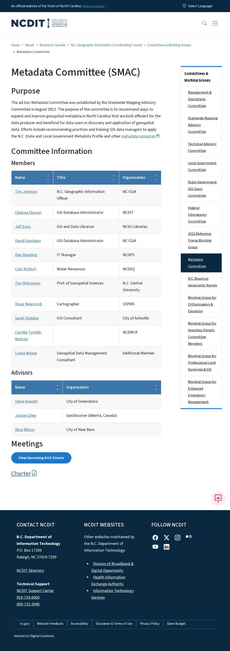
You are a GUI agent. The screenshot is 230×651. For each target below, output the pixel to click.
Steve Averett (26, 401)
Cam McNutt (25, 269)
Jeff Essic (23, 226)
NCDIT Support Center (35, 591)
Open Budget (176, 623)
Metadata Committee (197, 263)
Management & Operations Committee (200, 99)
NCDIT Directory (30, 570)
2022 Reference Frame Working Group (200, 240)
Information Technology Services (112, 594)
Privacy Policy (149, 623)
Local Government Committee (202, 166)
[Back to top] (218, 499)
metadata (138, 136)
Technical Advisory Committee (202, 147)
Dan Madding (26, 255)
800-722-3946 (28, 604)
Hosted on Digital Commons (34, 636)
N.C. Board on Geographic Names (202, 282)
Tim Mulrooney (27, 283)
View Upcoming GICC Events (41, 457)
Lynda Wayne (26, 353)
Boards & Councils (53, 45)
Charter (21, 473)
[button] (201, 23)
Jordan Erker (26, 415)
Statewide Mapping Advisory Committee (203, 125)
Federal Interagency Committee (197, 214)
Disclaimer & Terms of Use (114, 623)
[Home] (39, 18)
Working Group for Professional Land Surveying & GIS (202, 363)
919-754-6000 (28, 597)
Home (15, 45)
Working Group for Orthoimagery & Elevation (202, 304)
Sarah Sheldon (27, 318)
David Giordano (28, 241)
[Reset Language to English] (184, 6)
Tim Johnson (26, 191)
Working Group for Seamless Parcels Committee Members (202, 333)
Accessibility (79, 623)
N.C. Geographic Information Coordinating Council (106, 45)
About (29, 45)
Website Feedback (50, 623)
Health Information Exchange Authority (108, 581)
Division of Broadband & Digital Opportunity (112, 567)
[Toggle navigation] (219, 23)
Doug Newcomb (28, 304)
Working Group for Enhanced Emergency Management (202, 391)
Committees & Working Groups (169, 45)
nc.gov (25, 623)
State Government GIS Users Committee (202, 189)
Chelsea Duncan (28, 212)
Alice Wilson (25, 430)
